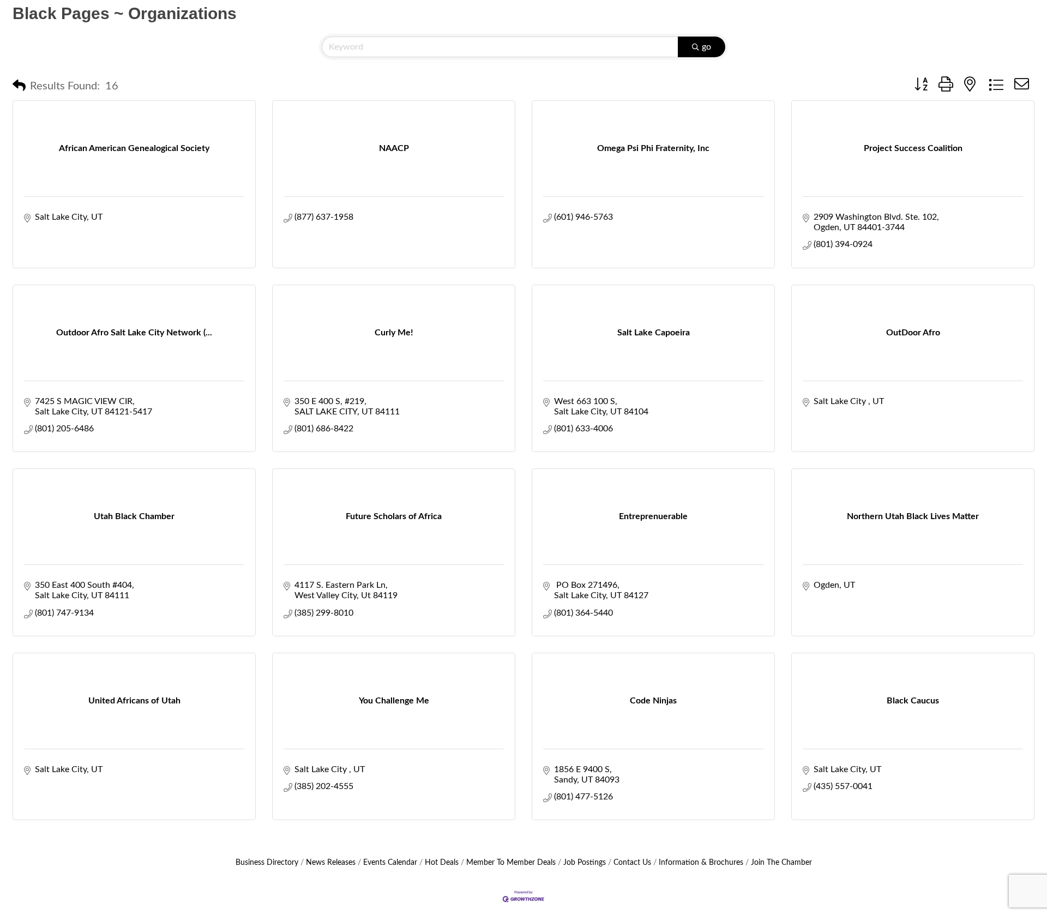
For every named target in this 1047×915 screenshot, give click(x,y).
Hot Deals (442, 862)
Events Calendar (390, 862)
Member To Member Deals (511, 862)
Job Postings (584, 862)
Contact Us (632, 862)
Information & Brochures (701, 862)
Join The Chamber (781, 862)
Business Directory (267, 862)
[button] (19, 86)
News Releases (331, 862)
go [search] (706, 47)
